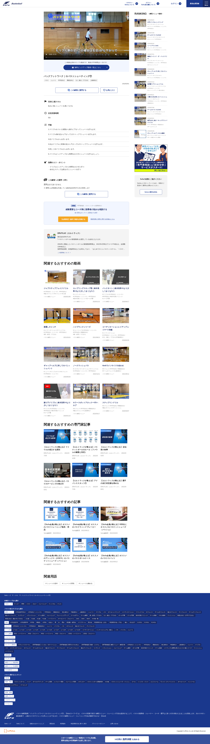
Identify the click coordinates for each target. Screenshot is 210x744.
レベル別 (7, 630)
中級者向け (74, 612)
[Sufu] (11, 4)
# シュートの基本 (52, 583)
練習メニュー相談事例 (11, 662)
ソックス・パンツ (143, 681)
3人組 (33, 618)
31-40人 (153, 622)
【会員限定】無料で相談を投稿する (73, 219)
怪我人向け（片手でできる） (186, 615)
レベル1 (15, 630)
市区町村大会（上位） (100, 622)
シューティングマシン (11, 685)
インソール (191, 681)
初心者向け (65, 612)
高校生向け (70, 80)
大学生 (44, 622)
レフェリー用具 (58, 681)
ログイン (174, 3)
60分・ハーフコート (20, 633)
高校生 (38, 622)
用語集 (7, 678)
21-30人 (146, 622)
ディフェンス (183, 612)
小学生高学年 (24, 622)
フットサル (52, 604)
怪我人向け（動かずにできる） (14, 618)
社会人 (51, 622)
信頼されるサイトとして (37, 723)
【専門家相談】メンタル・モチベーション (44, 644)
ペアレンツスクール (24, 644)
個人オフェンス (172, 612)
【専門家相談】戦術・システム (90, 644)
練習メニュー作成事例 (11, 666)
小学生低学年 (14, 622)
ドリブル (98, 612)
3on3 (88, 618)
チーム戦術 (153, 615)
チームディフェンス (195, 612)
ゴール (134, 681)
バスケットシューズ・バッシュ (120, 681)
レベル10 (77, 630)
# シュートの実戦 (68, 583)
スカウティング (9, 700)
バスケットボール (19, 681)
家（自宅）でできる (96, 615)
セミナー (7, 626)
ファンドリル (140, 612)
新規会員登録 (194, 3)
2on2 (82, 618)
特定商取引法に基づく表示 (79, 723)
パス (104, 612)
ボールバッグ (182, 681)
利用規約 (62, 723)
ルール (7, 688)
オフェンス (149, 612)
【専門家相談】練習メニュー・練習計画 (113, 644)
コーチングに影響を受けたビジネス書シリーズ (178, 648)
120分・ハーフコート (74, 633)
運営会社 (52, 723)
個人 (126, 622)
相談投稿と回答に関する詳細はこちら (103, 219)
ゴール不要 (130, 615)
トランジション (31, 615)
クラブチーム (82, 622)
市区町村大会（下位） (116, 622)
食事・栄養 (8, 692)
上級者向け (93, 80)
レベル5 (42, 630)
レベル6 (49, 630)
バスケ (47, 80)
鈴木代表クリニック (142, 615)
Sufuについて (129, 3)
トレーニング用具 (71, 681)
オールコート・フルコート (66, 618)
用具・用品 (8, 681)
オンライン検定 (9, 641)
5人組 (44, 618)
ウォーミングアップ (63, 615)
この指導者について (63, 252)
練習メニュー (9, 612)
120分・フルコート (89, 633)
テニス (59, 604)
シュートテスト (9, 637)
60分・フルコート (33, 633)
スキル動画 (162, 615)
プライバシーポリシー (98, 723)
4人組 (38, 618)
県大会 (90, 622)
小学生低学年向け (20, 612)
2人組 (27, 618)
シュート (53, 80)
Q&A (6, 622)
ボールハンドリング (114, 612)
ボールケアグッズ (38, 681)
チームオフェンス (160, 612)
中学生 (32, 622)
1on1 (77, 618)
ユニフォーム (154, 681)
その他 (107, 681)
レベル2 (22, 630)
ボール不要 (121, 615)
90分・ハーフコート (47, 633)
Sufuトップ (7, 595)
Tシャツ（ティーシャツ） (168, 681)
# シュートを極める (85, 583)
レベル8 (63, 630)
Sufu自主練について (148, 3)
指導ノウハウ (9, 696)
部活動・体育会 (71, 622)
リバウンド (21, 615)
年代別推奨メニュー (11, 670)
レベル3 (28, 630)
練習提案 (7, 655)
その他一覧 (95, 618)
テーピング (24, 685)
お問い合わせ (114, 723)
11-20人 (139, 622)
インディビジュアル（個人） (104, 630)
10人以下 (132, 622)
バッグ (29, 681)
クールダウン (75, 615)
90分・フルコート (60, 633)
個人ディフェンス (10, 615)
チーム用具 (49, 681)
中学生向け (61, 80)
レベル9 (70, 630)
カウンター (81, 681)
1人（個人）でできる (82, 80)
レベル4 (35, 630)
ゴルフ (34, 604)
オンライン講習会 (10, 644)
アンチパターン (9, 658)
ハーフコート (52, 618)
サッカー (16, 604)
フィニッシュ (171, 615)
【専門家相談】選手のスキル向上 (69, 644)
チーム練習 (84, 615)
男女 (63, 622)
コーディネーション (128, 612)
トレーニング (42, 604)
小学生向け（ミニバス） (35, 612)
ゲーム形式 (41, 615)
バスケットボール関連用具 (95, 681)
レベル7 (56, 630)
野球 (23, 604)
